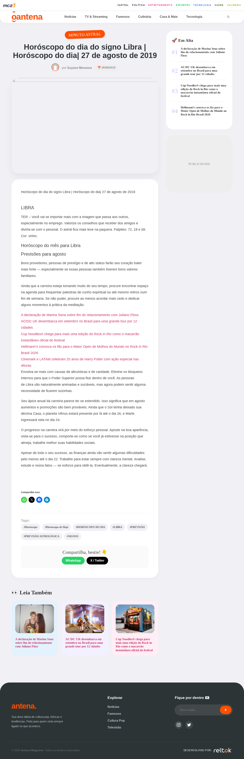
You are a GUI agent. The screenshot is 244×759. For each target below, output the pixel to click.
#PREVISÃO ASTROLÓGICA (41, 536)
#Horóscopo (30, 527)
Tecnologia (202, 5)
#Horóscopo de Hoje (56, 527)
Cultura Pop (116, 720)
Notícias (70, 16)
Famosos (123, 16)
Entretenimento (160, 5)
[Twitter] (189, 725)
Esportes (183, 5)
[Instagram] (178, 725)
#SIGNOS (72, 536)
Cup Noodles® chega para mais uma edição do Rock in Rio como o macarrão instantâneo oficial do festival (203, 90)
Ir (226, 710)
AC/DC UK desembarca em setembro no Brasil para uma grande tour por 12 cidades (199, 70)
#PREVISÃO (137, 527)
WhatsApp (73, 560)
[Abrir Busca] (228, 16)
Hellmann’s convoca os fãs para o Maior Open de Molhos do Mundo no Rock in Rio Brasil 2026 (204, 111)
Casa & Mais (169, 16)
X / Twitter (97, 560)
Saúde (219, 5)
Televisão (114, 727)
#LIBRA (117, 527)
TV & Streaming (96, 16)
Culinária (234, 5)
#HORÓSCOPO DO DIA (90, 527)
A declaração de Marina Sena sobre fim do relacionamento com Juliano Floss (80, 315)
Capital (123, 5)
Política (138, 5)
